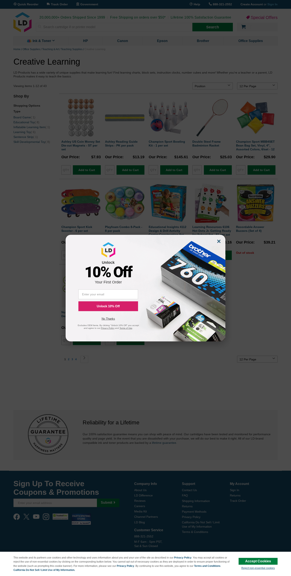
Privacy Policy (183, 557)
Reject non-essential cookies (258, 568)
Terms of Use (126, 328)
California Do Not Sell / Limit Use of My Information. (44, 570)
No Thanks (108, 318)
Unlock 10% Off (108, 306)
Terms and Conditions (207, 565)
